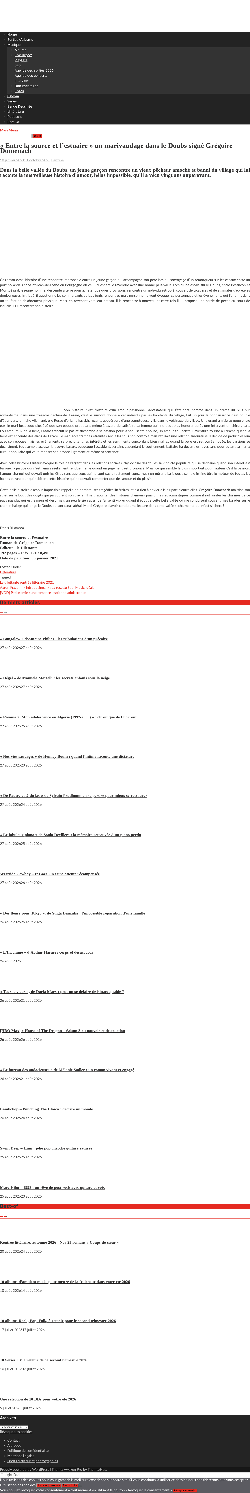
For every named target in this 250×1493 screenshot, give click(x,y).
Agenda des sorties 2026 (34, 70)
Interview (22, 81)
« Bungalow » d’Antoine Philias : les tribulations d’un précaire (54, 639)
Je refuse (55, 1485)
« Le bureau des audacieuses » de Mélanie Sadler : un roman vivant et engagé (67, 1069)
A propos (14, 1445)
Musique (13, 45)
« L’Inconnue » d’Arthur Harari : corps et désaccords (46, 952)
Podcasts (14, 117)
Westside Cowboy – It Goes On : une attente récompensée (50, 874)
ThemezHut (97, 1470)
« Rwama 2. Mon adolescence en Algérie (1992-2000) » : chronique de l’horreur (68, 717)
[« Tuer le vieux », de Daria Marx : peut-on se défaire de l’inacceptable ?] (11, 982)
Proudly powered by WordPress (24, 1470)
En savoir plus (70, 1485)
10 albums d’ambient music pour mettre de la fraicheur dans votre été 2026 (65, 1281)
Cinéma (13, 96)
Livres (19, 91)
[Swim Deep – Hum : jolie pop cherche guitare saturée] (11, 1139)
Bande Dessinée (19, 106)
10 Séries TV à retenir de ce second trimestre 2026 (43, 1360)
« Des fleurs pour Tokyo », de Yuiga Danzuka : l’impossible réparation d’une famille (72, 913)
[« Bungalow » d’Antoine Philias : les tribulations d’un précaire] (11, 629)
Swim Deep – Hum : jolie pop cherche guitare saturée (46, 1148)
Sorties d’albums (20, 39)
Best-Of (13, 122)
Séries (12, 101)
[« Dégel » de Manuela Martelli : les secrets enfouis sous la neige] (11, 668)
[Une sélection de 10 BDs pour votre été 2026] (11, 1390)
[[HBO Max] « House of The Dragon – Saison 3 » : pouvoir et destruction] (11, 1021)
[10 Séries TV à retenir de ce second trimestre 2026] (11, 1351)
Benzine (57, 160)
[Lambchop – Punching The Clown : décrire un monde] (11, 1100)
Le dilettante (9, 582)
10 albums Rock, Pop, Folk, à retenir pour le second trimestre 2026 (58, 1320)
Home (12, 34)
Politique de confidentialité (28, 1451)
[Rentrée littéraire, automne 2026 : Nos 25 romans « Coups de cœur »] (11, 1233)
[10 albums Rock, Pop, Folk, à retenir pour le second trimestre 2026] (11, 1311)
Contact (13, 1440)
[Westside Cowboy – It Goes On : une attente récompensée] (11, 864)
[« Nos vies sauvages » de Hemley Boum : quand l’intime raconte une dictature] (11, 747)
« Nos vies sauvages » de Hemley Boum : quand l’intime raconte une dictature (67, 756)
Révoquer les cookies (16, 1432)
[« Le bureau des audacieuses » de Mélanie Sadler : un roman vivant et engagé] (11, 1060)
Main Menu (9, 130)
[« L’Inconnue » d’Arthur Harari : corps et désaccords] (11, 943)
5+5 (18, 65)
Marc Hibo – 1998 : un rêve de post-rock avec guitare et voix (52, 1187)
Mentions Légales (20, 1456)
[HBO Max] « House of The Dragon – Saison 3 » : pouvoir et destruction (62, 1030)
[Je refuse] (80, 1486)
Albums (20, 50)
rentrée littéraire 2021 (37, 582)
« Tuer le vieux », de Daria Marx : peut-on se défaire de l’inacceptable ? (62, 991)
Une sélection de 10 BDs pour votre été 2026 (38, 1399)
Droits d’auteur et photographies (32, 1461)
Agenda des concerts (31, 75)
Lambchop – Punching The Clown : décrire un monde (46, 1109)
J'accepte (42, 1485)
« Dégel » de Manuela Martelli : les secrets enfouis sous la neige (55, 678)
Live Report (23, 55)
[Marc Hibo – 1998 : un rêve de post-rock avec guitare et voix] (11, 1178)
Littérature (15, 111)
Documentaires (26, 86)
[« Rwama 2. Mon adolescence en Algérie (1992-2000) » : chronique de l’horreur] (11, 708)
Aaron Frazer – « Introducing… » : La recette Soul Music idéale (47, 588)
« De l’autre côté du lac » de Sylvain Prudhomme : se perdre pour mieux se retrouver (73, 795)
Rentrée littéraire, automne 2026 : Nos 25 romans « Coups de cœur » (59, 1242)
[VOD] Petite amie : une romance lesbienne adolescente (43, 593)
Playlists (21, 60)
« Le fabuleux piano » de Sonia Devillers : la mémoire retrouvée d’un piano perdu (70, 834)
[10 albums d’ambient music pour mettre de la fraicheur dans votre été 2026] (11, 1272)
